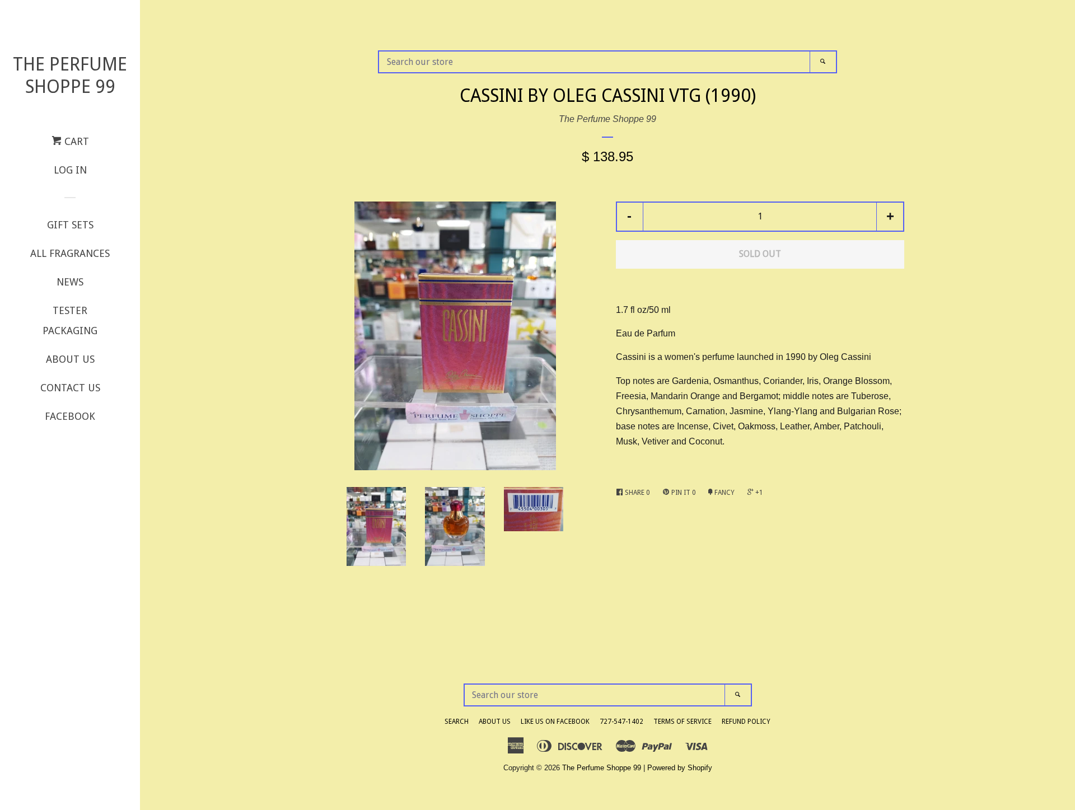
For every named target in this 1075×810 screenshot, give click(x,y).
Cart (75, 141)
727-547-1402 (621, 721)
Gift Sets (70, 225)
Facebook (70, 416)
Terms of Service (682, 721)
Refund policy (746, 721)
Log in (70, 170)
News (70, 282)
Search (457, 721)
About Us (70, 359)
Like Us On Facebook (555, 721)
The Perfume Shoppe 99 (70, 75)
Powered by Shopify (679, 768)
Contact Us (70, 388)
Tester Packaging (70, 320)
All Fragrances (70, 253)
